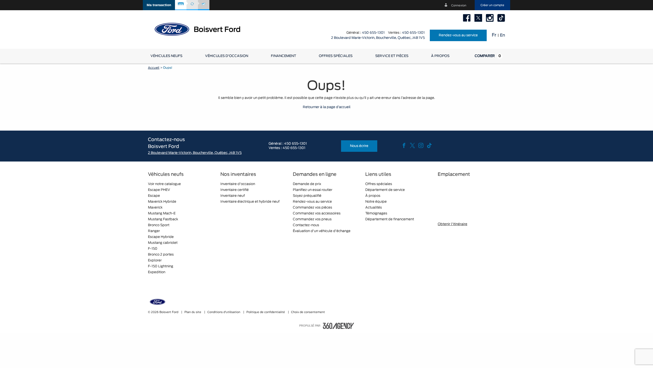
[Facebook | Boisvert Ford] (467, 18)
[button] (159, 5)
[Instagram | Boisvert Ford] (490, 18)
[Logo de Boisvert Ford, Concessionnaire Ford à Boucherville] (201, 29)
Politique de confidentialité (266, 312)
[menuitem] (166, 56)
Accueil (153, 67)
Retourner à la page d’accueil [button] (326, 107)
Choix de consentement (308, 312)
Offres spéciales (336, 56)
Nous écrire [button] (359, 146)
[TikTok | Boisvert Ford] (501, 18)
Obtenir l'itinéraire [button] (452, 224)
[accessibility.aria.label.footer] (338, 326)
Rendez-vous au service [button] (458, 35)
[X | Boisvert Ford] (478, 18)
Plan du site (193, 312)
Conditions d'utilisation (224, 312)
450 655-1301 (373, 32)
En (502, 35)
